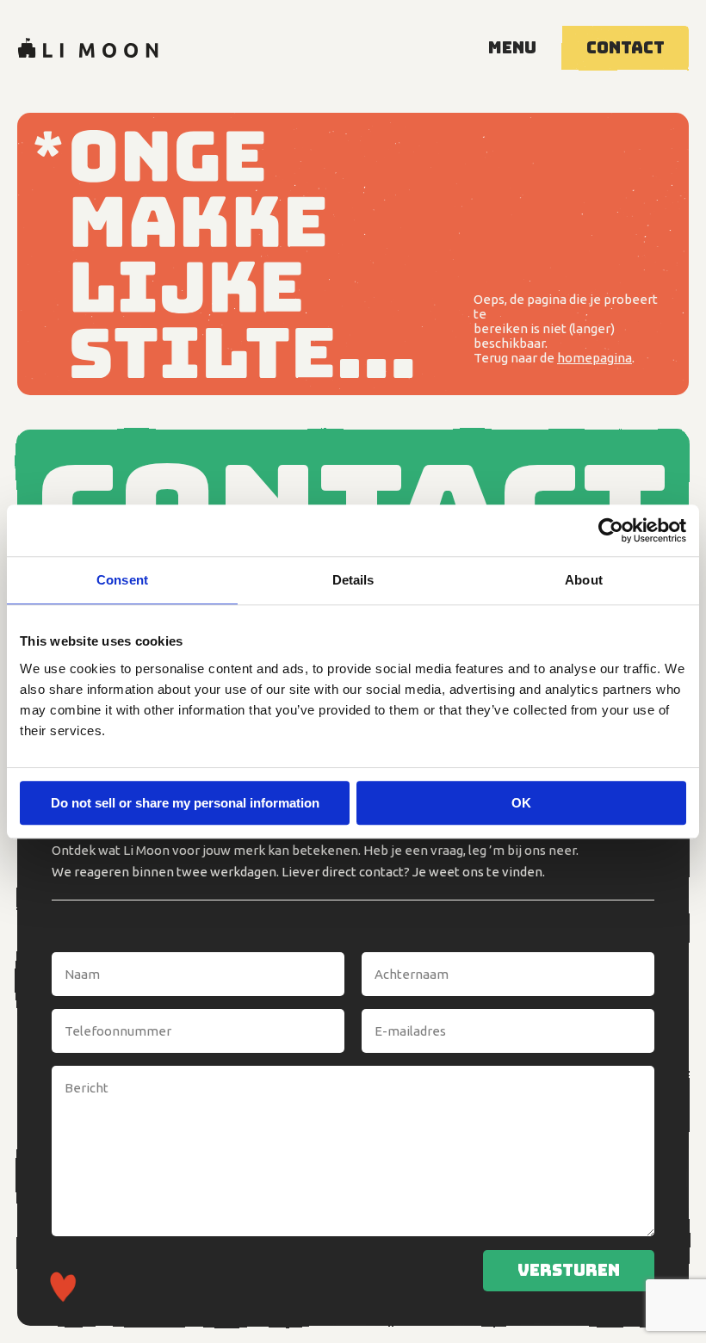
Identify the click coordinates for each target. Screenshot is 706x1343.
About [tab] (584, 579)
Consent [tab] (122, 579)
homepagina (594, 357)
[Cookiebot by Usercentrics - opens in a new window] (611, 530)
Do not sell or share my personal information (185, 802)
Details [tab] (353, 579)
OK (521, 802)
